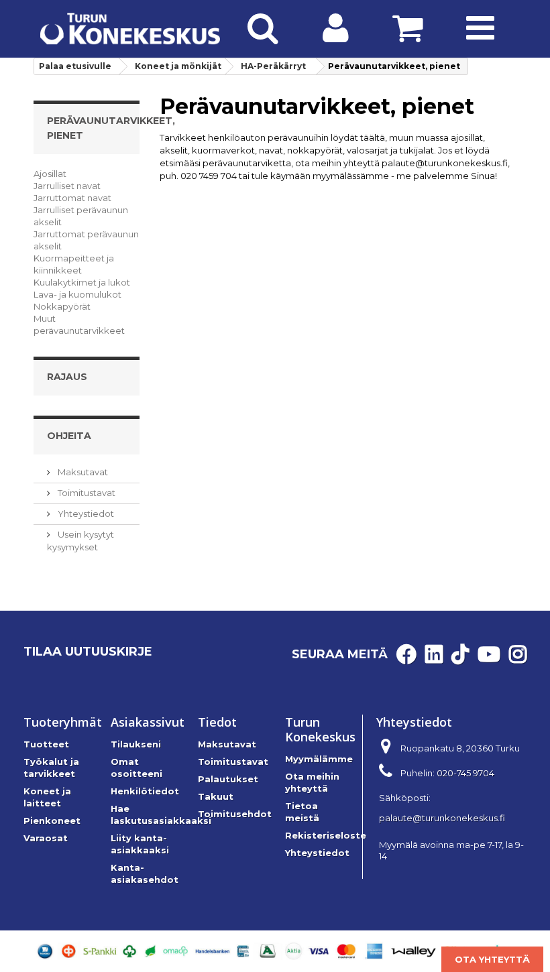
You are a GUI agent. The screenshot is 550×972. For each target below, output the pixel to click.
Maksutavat (82, 472)
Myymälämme (319, 758)
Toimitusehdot (235, 813)
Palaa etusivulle (75, 66)
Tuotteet (46, 744)
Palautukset (228, 779)
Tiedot (217, 722)
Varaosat (45, 838)
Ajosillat (50, 173)
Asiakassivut (147, 722)
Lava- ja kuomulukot (77, 294)
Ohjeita (69, 436)
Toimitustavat (85, 492)
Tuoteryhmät (62, 722)
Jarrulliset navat (67, 185)
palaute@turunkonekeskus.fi (442, 817)
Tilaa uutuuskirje (87, 651)
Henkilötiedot (145, 791)
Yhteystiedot (85, 513)
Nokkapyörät (62, 306)
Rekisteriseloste (325, 835)
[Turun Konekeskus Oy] (130, 29)
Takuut (215, 796)
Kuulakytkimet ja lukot (82, 282)
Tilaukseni (136, 744)
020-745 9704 (465, 773)
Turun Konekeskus (320, 729)
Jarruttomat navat (72, 197)
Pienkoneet (51, 820)
